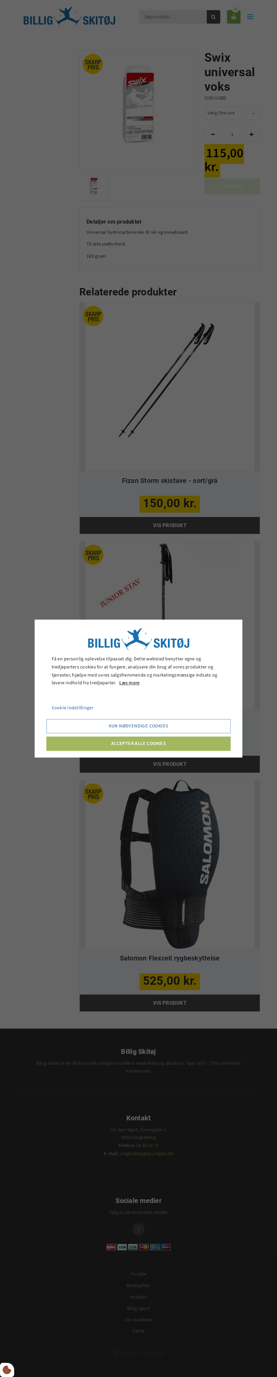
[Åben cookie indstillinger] (7, 1370)
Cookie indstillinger (73, 708)
